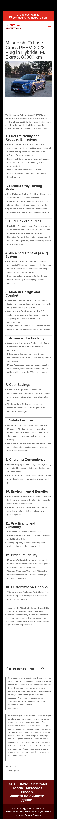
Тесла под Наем (12, 771)
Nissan (27, 792)
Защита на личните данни (27, 798)
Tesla (11, 784)
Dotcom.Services (33, 815)
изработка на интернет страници (22, 812)
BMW (23, 784)
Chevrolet (39, 784)
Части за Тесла (12, 766)
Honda (17, 788)
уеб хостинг (45, 812)
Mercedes (34, 788)
